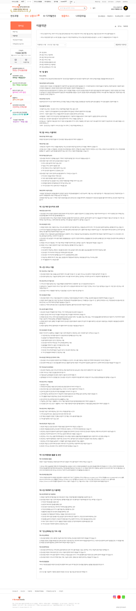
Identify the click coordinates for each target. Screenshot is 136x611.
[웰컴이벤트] (20, 121)
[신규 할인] (20, 91)
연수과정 (14, 16)
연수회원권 (101, 16)
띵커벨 (56, 1)
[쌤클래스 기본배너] (20, 99)
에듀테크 (110, 16)
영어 (94, 8)
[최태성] (20, 77)
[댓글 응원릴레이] (20, 69)
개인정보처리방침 (17, 40)
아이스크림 (15, 1)
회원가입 (97, 1)
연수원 (29, 1)
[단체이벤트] (20, 106)
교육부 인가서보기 (121, 607)
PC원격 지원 (26, 62)
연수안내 (110, 1)
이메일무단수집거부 (18, 44)
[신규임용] (20, 113)
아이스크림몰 (38, 1)
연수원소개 (15, 591)
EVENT (128, 16)
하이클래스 (48, 1)
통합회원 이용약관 (121, 45)
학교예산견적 (119, 16)
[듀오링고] (20, 84)
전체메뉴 (125, 1)
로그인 (104, 1)
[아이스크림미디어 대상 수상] (118, 8)
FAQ (16, 62)
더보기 (71, 2)
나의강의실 (81, 16)
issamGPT (64, 1)
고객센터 (118, 1)
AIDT (22, 1)
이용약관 (15, 36)
